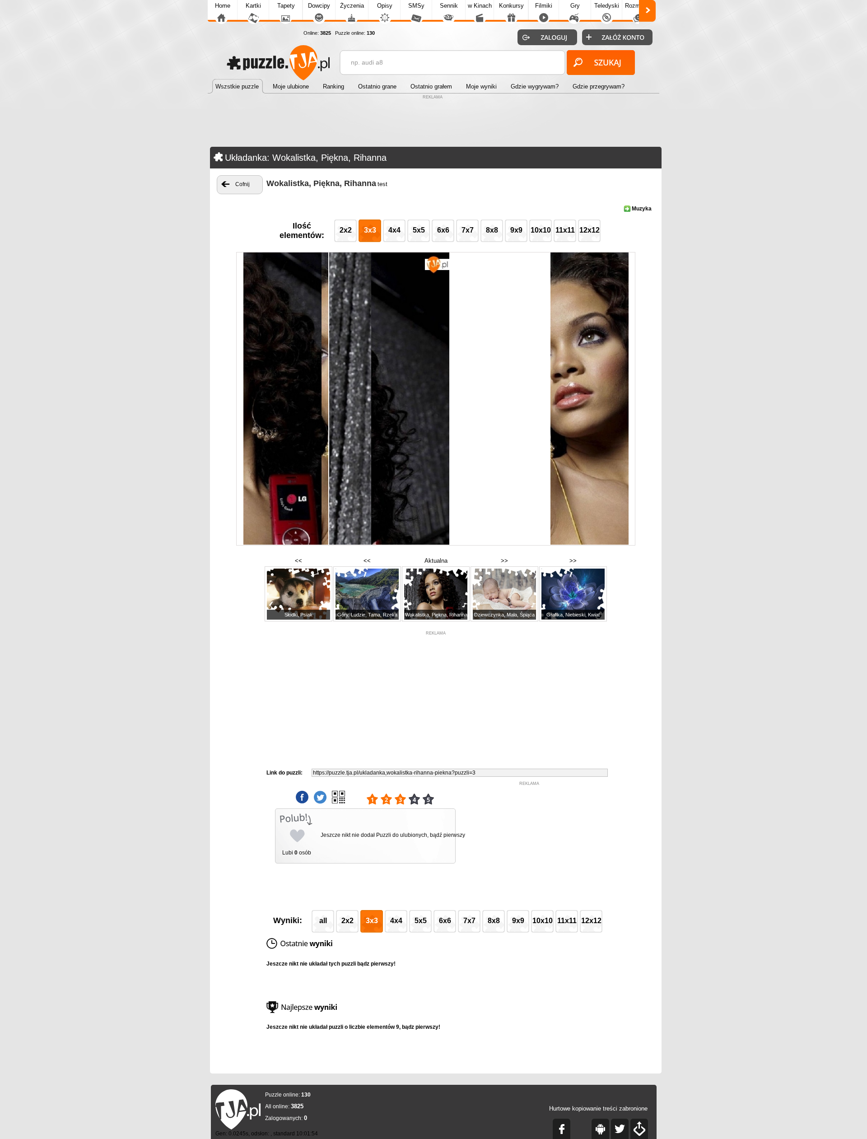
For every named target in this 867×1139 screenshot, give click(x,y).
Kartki (253, 5)
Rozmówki (638, 5)
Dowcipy (319, 5)
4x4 (394, 230)
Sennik (449, 5)
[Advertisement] (433, 122)
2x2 (346, 230)
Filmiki (543, 5)
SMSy (416, 5)
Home (222, 5)
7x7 (467, 230)
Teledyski (606, 5)
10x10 (541, 230)
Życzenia (352, 5)
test (382, 184)
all (323, 920)
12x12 (589, 230)
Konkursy (511, 5)
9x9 (516, 230)
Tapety (286, 5)
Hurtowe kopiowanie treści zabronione (598, 1108)
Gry (575, 5)
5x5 (419, 230)
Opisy (384, 5)
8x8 (492, 230)
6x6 (443, 230)
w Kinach (480, 5)
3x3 (370, 230)
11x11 (565, 230)
